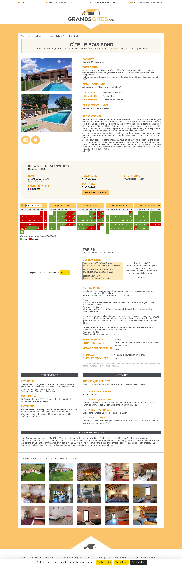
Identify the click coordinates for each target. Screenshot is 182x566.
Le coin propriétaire (103, 2)
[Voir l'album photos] (25, 144)
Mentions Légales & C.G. (76, 557)
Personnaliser (139, 562)
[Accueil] (91, 14)
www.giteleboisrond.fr (134, 179)
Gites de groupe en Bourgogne (33, 36)
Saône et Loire (54, 36)
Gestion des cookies (145, 557)
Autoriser (65, 273)
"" (89, 384)
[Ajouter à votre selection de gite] (35, 144)
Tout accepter (104, 562)
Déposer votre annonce (147, 2)
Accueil (27, 2)
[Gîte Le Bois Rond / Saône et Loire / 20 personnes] (46, 90)
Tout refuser (121, 562)
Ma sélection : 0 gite (62, 2)
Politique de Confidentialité (112, 557)
